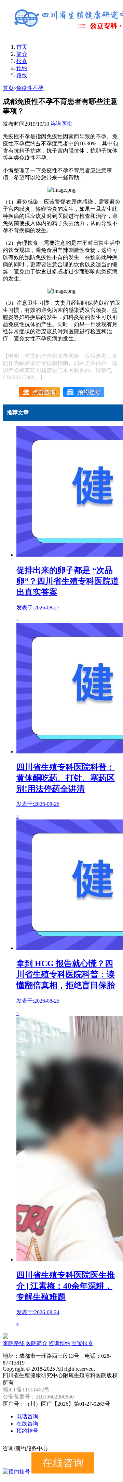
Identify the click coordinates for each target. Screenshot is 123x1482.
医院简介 (36, 1343)
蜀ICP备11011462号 (26, 1389)
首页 (21, 47)
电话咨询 (27, 1416)
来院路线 (14, 1343)
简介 (21, 54)
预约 (21, 68)
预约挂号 (27, 1431)
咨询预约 (59, 1343)
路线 (21, 75)
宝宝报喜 (82, 1343)
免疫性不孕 (29, 88)
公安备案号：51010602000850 (38, 1397)
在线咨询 (27, 1424)
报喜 (21, 61)
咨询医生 (61, 124)
